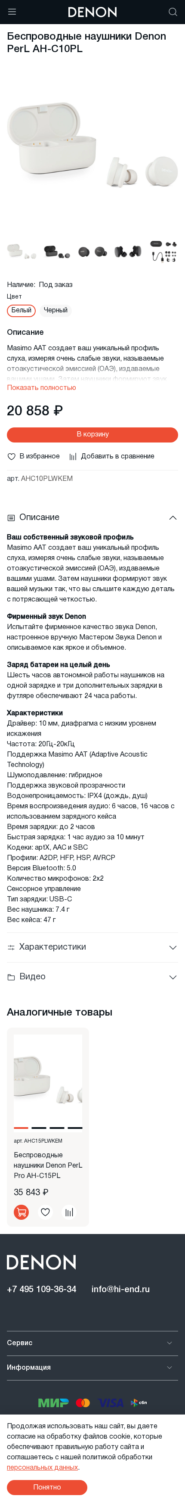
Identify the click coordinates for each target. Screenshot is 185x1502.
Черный (56, 311)
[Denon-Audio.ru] (92, 12)
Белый (21, 311)
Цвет (14, 297)
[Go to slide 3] (57, 1128)
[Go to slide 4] (75, 1128)
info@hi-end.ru (121, 1290)
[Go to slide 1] (21, 1128)
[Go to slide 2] (39, 1128)
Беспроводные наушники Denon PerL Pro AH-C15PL (48, 1166)
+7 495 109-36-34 (41, 1290)
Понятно (47, 1488)
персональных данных (42, 1468)
